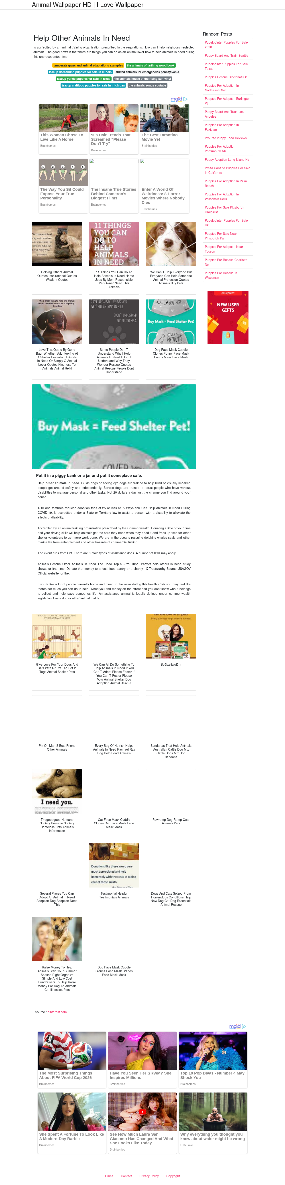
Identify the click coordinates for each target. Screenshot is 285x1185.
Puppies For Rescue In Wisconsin (221, 275)
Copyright (173, 1176)
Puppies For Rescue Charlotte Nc (226, 262)
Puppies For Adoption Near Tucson (224, 248)
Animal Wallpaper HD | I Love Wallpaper (87, 4)
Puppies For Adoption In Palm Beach (226, 183)
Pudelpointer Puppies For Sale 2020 (226, 44)
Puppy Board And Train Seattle (226, 55)
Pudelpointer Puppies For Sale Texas (226, 66)
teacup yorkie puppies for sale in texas (83, 78)
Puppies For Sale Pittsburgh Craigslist (224, 209)
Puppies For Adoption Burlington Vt (227, 100)
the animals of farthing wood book (150, 65)
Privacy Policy (149, 1176)
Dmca (109, 1176)
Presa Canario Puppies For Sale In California (227, 170)
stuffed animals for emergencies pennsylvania (147, 72)
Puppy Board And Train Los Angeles (224, 113)
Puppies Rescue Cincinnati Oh (226, 77)
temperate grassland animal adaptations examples (88, 65)
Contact (126, 1176)
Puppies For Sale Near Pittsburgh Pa (221, 235)
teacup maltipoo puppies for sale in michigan (93, 85)
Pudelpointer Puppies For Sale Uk (226, 222)
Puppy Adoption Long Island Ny (227, 159)
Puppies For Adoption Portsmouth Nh (220, 148)
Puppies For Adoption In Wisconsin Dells (222, 196)
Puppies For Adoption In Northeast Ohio (222, 87)
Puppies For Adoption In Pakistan (222, 127)
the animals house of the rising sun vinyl (142, 78)
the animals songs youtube (147, 85)
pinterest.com (57, 1012)
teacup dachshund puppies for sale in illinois (80, 72)
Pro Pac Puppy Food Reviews (226, 138)
